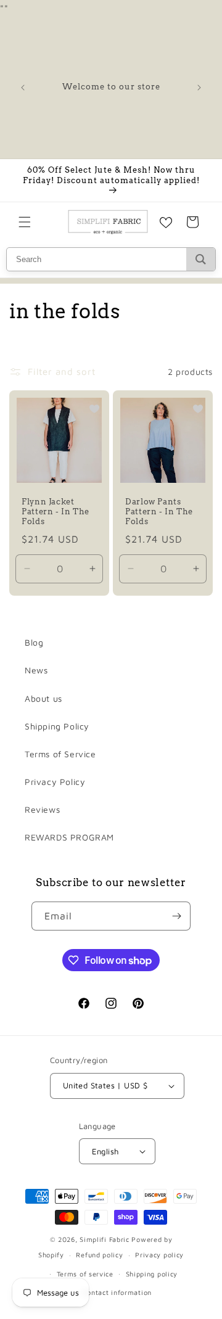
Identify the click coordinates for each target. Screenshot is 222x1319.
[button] (24, 222)
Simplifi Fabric (105, 1239)
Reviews (42, 809)
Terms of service (85, 1274)
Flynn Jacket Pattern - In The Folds (55, 511)
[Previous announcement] (22, 87)
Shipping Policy (57, 726)
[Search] (200, 259)
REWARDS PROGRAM (69, 837)
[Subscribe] (176, 916)
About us (43, 698)
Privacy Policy (55, 781)
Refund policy (99, 1255)
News (36, 670)
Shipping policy (152, 1274)
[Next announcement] (199, 87)
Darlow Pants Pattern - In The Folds (159, 511)
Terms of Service (60, 754)
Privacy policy (159, 1255)
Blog (34, 642)
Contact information (117, 1292)
